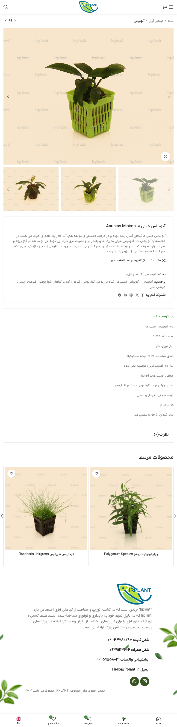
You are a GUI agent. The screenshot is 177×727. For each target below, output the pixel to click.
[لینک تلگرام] (120, 295)
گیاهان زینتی (27, 282)
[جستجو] (5, 7)
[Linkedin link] (125, 295)
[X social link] (137, 295)
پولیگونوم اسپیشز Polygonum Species (131, 554)
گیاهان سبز (157, 287)
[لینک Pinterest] (131, 295)
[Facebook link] (142, 295)
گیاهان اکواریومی (50, 282)
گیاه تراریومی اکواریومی (98, 282)
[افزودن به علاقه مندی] (96, 474)
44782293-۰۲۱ (119, 640)
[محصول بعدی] (5, 21)
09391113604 (119, 650)
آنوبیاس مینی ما (128, 282)
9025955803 (108, 659)
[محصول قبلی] (15, 21)
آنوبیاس (139, 21)
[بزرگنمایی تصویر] (165, 156)
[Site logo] (88, 7)
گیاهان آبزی (155, 21)
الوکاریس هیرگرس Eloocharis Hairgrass (46, 554)
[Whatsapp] (134, 681)
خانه (170, 21)
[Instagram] (144, 681)
